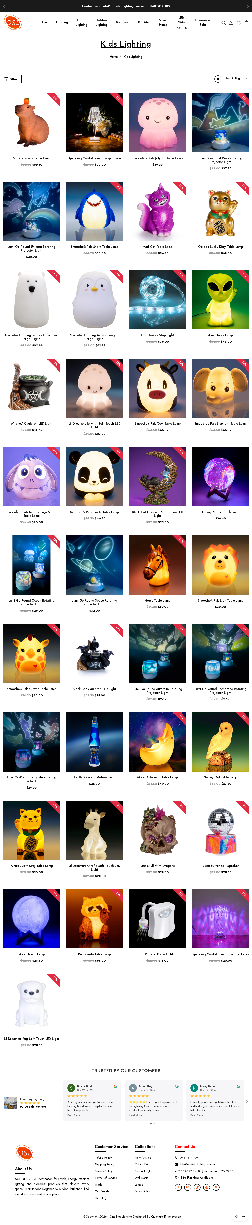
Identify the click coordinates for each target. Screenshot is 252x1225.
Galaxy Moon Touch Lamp (220, 512)
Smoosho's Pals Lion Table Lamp (220, 600)
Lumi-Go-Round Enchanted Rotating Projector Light (220, 691)
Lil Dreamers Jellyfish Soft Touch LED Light (94, 425)
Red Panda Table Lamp (94, 954)
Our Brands (102, 1191)
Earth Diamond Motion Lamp (94, 777)
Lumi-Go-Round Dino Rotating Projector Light (220, 160)
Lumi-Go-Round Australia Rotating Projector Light (157, 691)
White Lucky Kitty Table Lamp (31, 866)
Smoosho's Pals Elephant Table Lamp (220, 423)
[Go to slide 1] (151, 1123)
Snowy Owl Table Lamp (220, 777)
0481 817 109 (188, 1158)
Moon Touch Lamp (31, 954)
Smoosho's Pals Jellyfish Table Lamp (158, 158)
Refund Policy (103, 1158)
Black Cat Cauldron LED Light (94, 689)
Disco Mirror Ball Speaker (220, 866)
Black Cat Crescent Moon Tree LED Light (157, 514)
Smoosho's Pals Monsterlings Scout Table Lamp (31, 514)
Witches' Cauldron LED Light (31, 423)
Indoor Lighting (82, 22)
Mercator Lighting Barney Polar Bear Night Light (31, 337)
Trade (98, 1184)
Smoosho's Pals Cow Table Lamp (158, 423)
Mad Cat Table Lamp (157, 246)
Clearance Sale (202, 22)
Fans (45, 22)
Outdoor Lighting (101, 22)
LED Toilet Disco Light (157, 954)
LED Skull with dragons (158, 866)
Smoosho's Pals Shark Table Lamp (94, 246)
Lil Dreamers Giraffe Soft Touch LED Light (94, 868)
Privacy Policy (103, 1171)
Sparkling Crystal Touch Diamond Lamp (220, 954)
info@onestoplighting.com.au (197, 1164)
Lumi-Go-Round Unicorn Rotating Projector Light (31, 248)
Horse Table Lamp (157, 600)
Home (114, 56)
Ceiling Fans (142, 1164)
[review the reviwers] (115, 1086)
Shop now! (162, 6)
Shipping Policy (104, 1164)
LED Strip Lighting (181, 22)
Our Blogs (101, 1198)
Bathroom (123, 22)
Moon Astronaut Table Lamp (157, 777)
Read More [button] (73, 1115)
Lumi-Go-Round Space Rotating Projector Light (94, 602)
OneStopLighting (121, 1216)
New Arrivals (143, 1158)
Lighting (62, 22)
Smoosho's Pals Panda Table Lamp (94, 512)
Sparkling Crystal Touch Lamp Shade (94, 158)
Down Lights (142, 1191)
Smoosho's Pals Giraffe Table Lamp (31, 689)
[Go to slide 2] (154, 1123)
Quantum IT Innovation (166, 1216)
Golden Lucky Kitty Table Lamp (220, 246)
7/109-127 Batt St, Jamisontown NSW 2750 (205, 1171)
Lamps (139, 1184)
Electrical (144, 22)
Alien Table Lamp (220, 335)
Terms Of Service (106, 1178)
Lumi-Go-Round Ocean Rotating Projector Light (31, 602)
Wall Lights (141, 1178)
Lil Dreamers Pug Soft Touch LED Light (31, 1038)
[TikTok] (197, 1187)
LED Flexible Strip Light (157, 335)
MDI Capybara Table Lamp (31, 158)
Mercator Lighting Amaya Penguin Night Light (94, 337)
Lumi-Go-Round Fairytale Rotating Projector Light (31, 779)
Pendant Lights (144, 1171)
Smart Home (163, 22)
